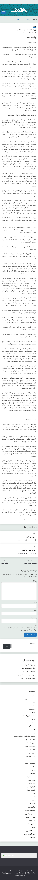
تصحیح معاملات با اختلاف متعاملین (24, 736)
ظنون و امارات (30, 776)
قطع (33, 800)
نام (35, 603)
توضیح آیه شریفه (30, 665)
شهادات (32, 773)
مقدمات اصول (30, 831)
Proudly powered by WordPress (12, 873)
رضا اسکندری (22, 33)
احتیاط (33, 705)
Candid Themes (20, 875)
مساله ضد (32, 820)
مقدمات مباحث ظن (29, 834)
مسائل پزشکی (30, 817)
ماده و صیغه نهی (30, 814)
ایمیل (34, 610)
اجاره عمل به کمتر (29, 550)
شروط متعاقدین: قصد (28, 678)
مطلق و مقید (31, 824)
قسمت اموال (31, 790)
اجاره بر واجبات (30, 536)
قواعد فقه (32, 803)
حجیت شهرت (31, 749)
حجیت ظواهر (31, 753)
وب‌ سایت (34, 618)
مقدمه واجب (31, 837)
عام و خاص (31, 780)
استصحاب (32, 709)
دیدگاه (34, 581)
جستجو (32, 643)
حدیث (33, 760)
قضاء (33, 797)
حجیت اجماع (31, 743)
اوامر (33, 719)
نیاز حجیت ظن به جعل (28, 671)
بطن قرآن (32, 726)
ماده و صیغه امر (30, 810)
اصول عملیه (31, 712)
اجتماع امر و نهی (30, 699)
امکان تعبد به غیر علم (28, 668)
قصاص (33, 793)
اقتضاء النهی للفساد (28, 716)
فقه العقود (31, 783)
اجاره (34, 26)
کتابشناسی (31, 807)
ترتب (33, 733)
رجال (33, 770)
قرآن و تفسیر (31, 787)
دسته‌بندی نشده (30, 763)
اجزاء (33, 702)
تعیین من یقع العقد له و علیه (26, 675)
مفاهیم (32, 827)
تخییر (33, 729)
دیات (33, 766)
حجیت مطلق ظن (30, 756)
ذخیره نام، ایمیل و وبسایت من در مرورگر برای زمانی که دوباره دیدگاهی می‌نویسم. (20, 629)
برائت (33, 722)
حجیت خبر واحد (30, 746)
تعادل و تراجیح (30, 739)
